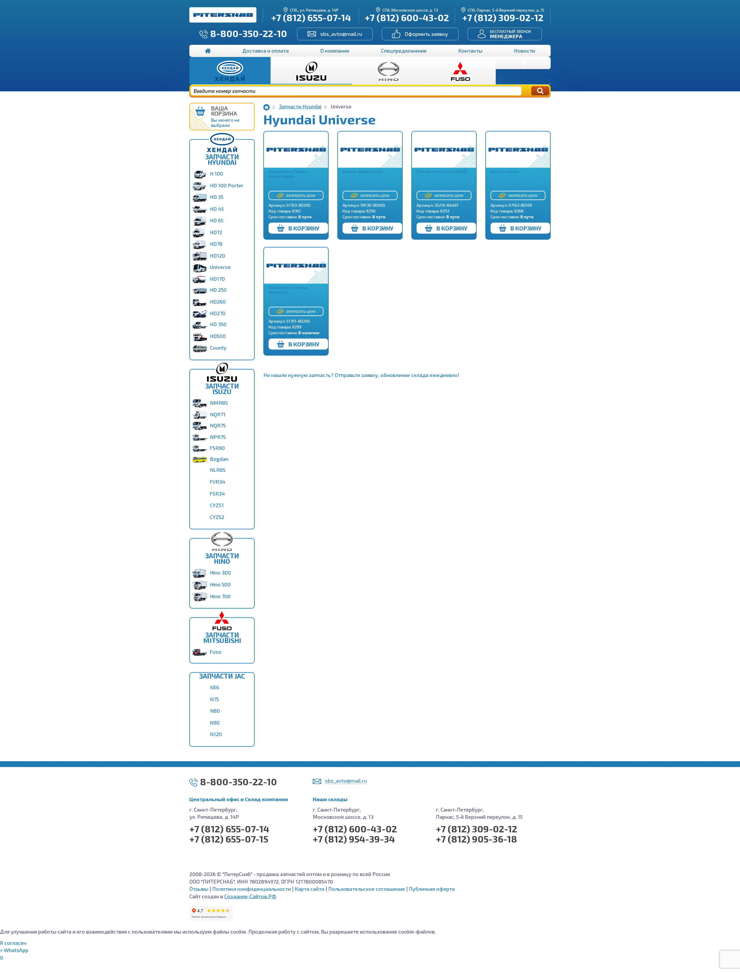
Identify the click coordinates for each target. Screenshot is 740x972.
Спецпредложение (404, 50)
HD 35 (216, 197)
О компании (334, 50)
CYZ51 (217, 505)
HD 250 (218, 290)
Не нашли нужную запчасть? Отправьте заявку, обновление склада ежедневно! (361, 375)
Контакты (470, 50)
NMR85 (219, 403)
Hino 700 (220, 596)
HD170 (217, 279)
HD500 (218, 336)
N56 (214, 687)
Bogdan (219, 459)
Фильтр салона (505, 171)
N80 (215, 710)
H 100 (216, 173)
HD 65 (216, 220)
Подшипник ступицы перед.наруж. (288, 173)
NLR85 (217, 470)
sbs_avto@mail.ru (341, 34)
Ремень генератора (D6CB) (442, 171)
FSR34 (217, 493)
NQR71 (217, 414)
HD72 (216, 232)
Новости (524, 50)
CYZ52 (217, 517)
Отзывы (198, 889)
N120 (216, 734)
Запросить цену (300, 195)
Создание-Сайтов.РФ (250, 896)
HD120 (217, 255)
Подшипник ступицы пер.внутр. (288, 289)
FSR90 (217, 448)
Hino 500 (220, 584)
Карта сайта (309, 889)
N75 (214, 699)
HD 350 (218, 324)
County (218, 347)
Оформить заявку (426, 34)
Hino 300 (220, 572)
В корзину (303, 228)
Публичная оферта (432, 889)
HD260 (218, 301)
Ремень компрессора (363, 171)
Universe (220, 267)
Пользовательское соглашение (366, 889)
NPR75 (218, 437)
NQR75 (218, 425)
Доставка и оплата (265, 50)
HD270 (217, 313)
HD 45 (217, 209)
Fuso (215, 651)
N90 (215, 722)
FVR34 (217, 481)
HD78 (216, 244)
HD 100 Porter (226, 185)
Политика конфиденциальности (251, 889)
